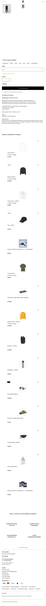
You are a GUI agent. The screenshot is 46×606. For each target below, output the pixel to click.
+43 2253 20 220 (7, 560)
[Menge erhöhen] (9, 80)
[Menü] (3, 1)
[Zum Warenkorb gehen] (43, 1)
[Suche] (5, 1)
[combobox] (23, 69)
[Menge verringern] (3, 80)
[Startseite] (23, 1)
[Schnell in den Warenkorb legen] (38, 141)
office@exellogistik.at (8, 559)
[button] (5, 19)
